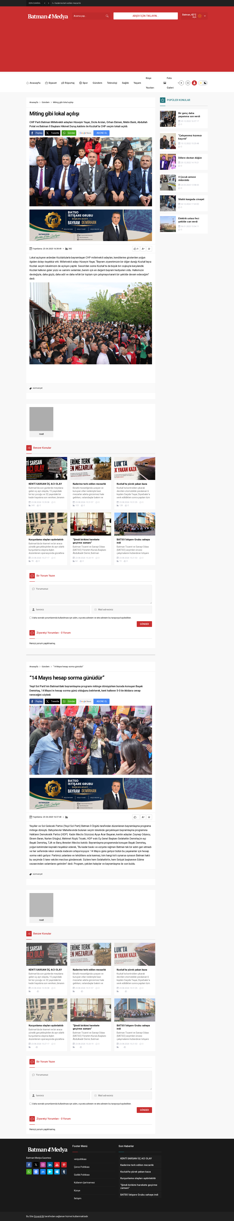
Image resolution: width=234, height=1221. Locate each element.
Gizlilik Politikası (82, 1174)
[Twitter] (36, 1164)
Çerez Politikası (81, 1167)
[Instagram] (43, 1164)
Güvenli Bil (39, 1216)
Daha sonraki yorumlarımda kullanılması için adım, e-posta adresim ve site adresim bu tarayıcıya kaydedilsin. (81, 618)
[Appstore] (43, 1171)
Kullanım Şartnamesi (84, 1182)
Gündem (46, 102)
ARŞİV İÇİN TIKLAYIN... (146, 15)
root (41, 434)
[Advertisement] (117, 49)
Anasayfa (33, 102)
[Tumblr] (64, 1171)
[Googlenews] (36, 1171)
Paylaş (39, 133)
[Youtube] (57, 1164)
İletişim (77, 1198)
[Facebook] (29, 1164)
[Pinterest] (64, 1164)
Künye (77, 1190)
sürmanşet (38, 388)
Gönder (71, 133)
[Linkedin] (50, 1164)
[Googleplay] (50, 1171)
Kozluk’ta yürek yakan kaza (67, 3)
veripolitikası (80, 1159)
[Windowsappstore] (57, 1171)
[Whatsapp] (29, 1171)
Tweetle (55, 133)
